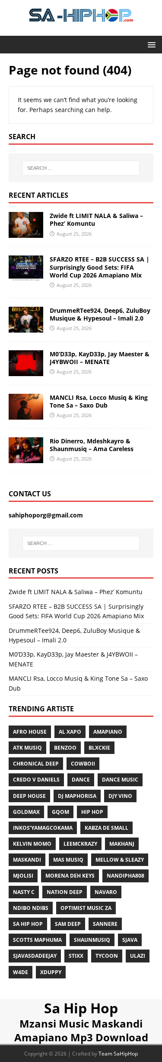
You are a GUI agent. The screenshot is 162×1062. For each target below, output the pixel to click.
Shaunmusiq (92, 940)
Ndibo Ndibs (30, 908)
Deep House (29, 796)
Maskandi (27, 859)
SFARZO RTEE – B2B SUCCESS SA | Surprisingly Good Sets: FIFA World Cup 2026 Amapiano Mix (99, 267)
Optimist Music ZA (85, 908)
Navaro (106, 892)
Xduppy (50, 972)
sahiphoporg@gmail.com (46, 515)
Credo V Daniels (36, 779)
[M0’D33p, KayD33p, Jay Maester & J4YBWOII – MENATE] (26, 371)
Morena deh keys (70, 875)
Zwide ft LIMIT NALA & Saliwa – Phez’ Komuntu (96, 219)
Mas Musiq (68, 859)
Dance (81, 779)
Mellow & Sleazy (119, 859)
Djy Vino (120, 796)
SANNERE (105, 924)
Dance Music (120, 779)
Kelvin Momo (32, 843)
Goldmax (26, 812)
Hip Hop (92, 812)
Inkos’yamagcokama (43, 828)
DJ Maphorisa (77, 796)
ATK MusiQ (27, 747)
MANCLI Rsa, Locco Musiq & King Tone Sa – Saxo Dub (99, 401)
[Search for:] (81, 168)
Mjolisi (23, 875)
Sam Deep (68, 924)
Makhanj (121, 843)
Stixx (76, 955)
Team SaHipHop (118, 1053)
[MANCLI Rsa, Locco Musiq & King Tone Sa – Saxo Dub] (26, 414)
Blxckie (99, 747)
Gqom (60, 812)
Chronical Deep (36, 763)
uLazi (137, 955)
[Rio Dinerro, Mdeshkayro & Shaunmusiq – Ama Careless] (26, 458)
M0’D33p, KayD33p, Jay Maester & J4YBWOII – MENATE (99, 358)
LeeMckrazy (80, 843)
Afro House (30, 731)
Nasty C (24, 892)
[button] (150, 44)
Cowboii (83, 763)
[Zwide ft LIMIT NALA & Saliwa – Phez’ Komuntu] (26, 233)
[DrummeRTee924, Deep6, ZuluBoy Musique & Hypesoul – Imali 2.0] (26, 327)
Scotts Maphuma (37, 940)
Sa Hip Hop (81, 1008)
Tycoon (106, 955)
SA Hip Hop (28, 924)
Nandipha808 (125, 875)
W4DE (20, 972)
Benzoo (65, 747)
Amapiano (107, 731)
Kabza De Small (106, 828)
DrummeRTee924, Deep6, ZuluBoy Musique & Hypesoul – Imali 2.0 (100, 314)
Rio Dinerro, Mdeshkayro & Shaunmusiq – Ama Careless (91, 445)
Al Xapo (70, 731)
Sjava (129, 940)
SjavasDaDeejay (35, 955)
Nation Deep (65, 892)
